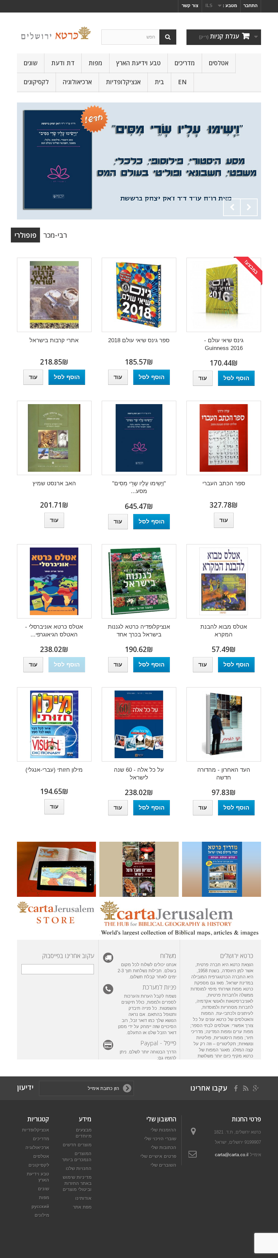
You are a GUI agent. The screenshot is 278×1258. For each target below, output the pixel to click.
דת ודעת (63, 63)
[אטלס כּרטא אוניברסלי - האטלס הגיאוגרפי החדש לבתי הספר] (54, 581)
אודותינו (83, 1198)
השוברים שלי (163, 1165)
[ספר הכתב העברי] (224, 438)
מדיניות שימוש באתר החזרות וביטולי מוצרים (77, 1183)
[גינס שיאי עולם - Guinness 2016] (224, 295)
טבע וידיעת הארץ (138, 63)
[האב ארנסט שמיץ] (54, 438)
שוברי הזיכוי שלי (160, 1138)
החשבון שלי (161, 1119)
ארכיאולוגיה (77, 82)
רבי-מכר (55, 235)
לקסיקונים (36, 82)
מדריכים (185, 63)
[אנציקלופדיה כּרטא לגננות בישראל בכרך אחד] (139, 581)
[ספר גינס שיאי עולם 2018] (139, 295)
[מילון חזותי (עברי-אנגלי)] (54, 724)
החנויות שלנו (79, 1168)
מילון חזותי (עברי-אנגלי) (54, 770)
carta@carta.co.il (232, 1154)
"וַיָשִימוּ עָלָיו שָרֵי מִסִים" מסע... (139, 487)
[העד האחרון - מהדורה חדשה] (224, 724)
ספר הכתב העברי (223, 483)
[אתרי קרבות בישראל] (54, 295)
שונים (30, 63)
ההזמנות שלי (163, 1130)
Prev (232, 207)
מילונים (42, 1215)
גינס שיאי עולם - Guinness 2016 (223, 344)
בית (159, 82)
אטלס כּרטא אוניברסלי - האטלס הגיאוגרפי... (54, 631)
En (182, 82)
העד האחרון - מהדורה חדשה (223, 774)
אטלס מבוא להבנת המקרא (223, 631)
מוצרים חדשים (77, 1144)
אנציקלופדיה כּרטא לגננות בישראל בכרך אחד (139, 631)
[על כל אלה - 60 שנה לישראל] (139, 724)
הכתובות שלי (163, 1147)
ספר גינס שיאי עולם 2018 (139, 340)
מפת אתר (82, 1207)
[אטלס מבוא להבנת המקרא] (224, 581)
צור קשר (190, 5)
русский (40, 1206)
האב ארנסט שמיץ (54, 483)
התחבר (250, 5)
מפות (95, 63)
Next (249, 207)
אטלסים (219, 63)
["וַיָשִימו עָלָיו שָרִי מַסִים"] (139, 160)
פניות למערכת (159, 987)
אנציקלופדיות (123, 82)
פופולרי (25, 235)
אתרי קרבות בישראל (54, 340)
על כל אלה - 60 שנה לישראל (139, 774)
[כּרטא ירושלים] (54, 33)
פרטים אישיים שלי (158, 1156)
